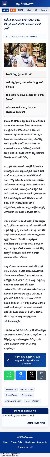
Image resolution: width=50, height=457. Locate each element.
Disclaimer (30, 442)
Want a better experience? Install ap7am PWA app (9, 455)
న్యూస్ (5, 10)
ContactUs (42, 442)
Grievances (23, 447)
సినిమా (29, 10)
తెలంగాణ (44, 10)
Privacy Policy (17, 442)
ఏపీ (36, 10)
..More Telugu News (36, 422)
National (33, 36)
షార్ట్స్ (13, 10)
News (20, 10)
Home (5, 442)
